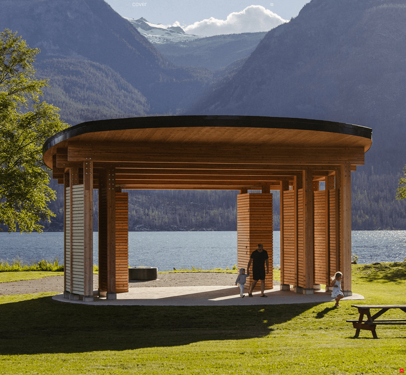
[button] (271, 4)
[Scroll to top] (402, 370)
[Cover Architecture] (140, 4)
